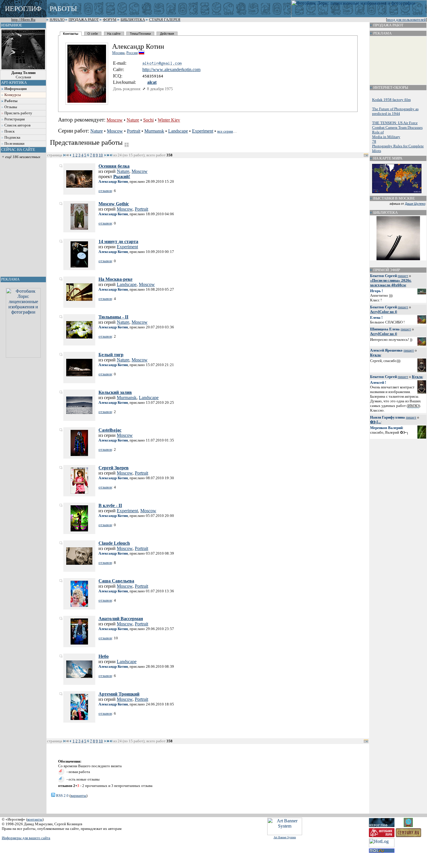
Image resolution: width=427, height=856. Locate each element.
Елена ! (376, 317)
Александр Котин (113, 181)
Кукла (375, 355)
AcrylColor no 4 (383, 312)
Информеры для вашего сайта (26, 838)
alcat (152, 82)
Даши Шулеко (415, 203)
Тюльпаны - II (113, 316)
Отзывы (10, 107)
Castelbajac (109, 430)
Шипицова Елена (385, 329)
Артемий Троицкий (118, 694)
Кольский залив (115, 392)
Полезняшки (14, 144)
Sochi (148, 119)
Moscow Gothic (113, 203)
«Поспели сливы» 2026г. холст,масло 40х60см (390, 282)
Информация (15, 89)
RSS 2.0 (62, 795)
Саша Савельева (116, 580)
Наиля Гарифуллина (387, 417)
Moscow (115, 119)
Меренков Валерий (386, 428)
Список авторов (17, 125)
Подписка (12, 137)
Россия (132, 52)
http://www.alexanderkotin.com (171, 69)
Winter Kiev (169, 119)
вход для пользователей (406, 20)
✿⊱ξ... (375, 422)
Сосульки (23, 75)
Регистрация (14, 119)
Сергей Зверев (113, 467)
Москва (118, 52)
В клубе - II (110, 505)
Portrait (133, 131)
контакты (34, 819)
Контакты (70, 33)
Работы (10, 101)
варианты (78, 795)
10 (101, 155)
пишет (403, 276)
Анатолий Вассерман (120, 618)
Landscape (178, 131)
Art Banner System (285, 837)
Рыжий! (121, 176)
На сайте (114, 33)
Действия (167, 33)
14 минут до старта (118, 241)
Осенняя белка (114, 166)
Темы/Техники (140, 33)
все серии (225, 131)
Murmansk (154, 131)
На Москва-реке (115, 279)
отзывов (105, 191)
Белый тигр (110, 354)
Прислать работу (18, 113)
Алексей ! (378, 382)
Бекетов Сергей (383, 276)
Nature (133, 119)
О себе (92, 33)
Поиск (9, 131)
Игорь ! (376, 291)
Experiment (202, 131)
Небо (103, 656)
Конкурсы (12, 95)
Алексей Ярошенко (386, 350)
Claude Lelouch (114, 543)
